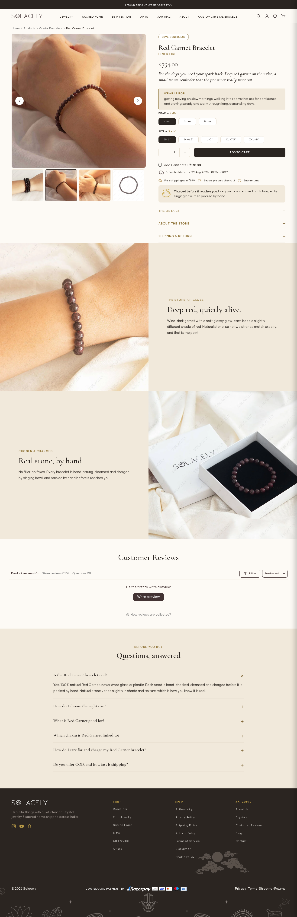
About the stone (174, 223)
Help (179, 802)
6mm (187, 121)
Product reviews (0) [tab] (25, 573)
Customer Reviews (249, 825)
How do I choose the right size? (79, 705)
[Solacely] (27, 16)
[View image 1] (27, 185)
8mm (207, 121)
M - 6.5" (188, 139)
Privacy (240, 888)
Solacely (244, 802)
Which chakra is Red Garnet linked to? (86, 735)
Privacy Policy (185, 817)
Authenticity (183, 809)
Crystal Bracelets (50, 28)
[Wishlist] (275, 16)
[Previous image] (19, 101)
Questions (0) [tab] (81, 573)
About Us (242, 809)
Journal (164, 17)
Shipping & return (175, 236)
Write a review (148, 597)
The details (169, 210)
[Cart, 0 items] (283, 16)
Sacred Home (92, 17)
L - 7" (210, 139)
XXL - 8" (254, 139)
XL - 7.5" (231, 139)
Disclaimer (183, 849)
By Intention (121, 17)
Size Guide (121, 840)
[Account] (267, 16)
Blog (239, 833)
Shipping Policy (186, 825)
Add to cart (239, 152)
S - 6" (167, 139)
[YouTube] (21, 826)
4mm (167, 121)
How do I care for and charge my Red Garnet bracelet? (99, 749)
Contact (241, 841)
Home (16, 28)
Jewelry (66, 17)
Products (29, 28)
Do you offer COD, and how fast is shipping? (90, 764)
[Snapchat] (29, 826)
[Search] (258, 16)
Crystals (241, 817)
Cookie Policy (184, 857)
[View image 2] (61, 185)
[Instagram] (14, 826)
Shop (117, 802)
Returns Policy (185, 833)
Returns (279, 888)
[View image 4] (128, 185)
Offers (117, 848)
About (184, 17)
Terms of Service (187, 841)
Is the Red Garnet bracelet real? (80, 674)
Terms (252, 888)
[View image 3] (95, 185)
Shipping (265, 888)
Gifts (144, 17)
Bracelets (120, 809)
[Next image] (138, 101)
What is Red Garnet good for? (78, 720)
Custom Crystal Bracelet (218, 17)
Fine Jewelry (122, 817)
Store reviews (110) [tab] (55, 573)
